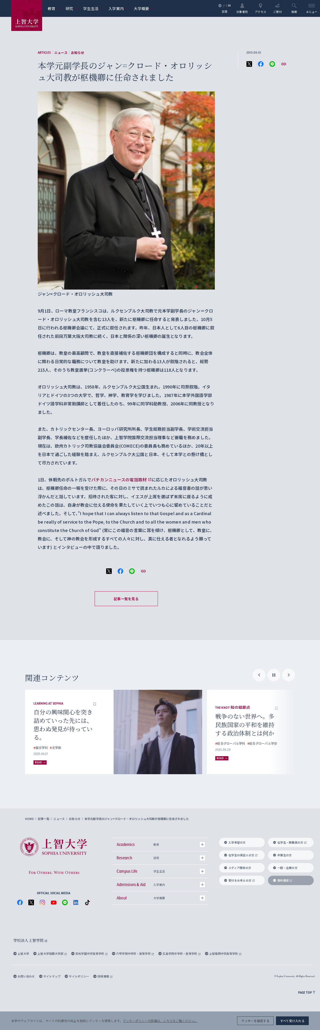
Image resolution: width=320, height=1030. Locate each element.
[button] (95, 703)
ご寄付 (277, 11)
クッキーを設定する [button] (255, 1021)
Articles (44, 52)
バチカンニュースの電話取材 (119, 479)
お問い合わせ (26, 976)
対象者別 (242, 11)
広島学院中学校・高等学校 (180, 953)
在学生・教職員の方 (290, 842)
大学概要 (143, 8)
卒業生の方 (284, 855)
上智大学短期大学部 (50, 953)
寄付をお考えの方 (239, 880)
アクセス (260, 11)
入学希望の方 (237, 842)
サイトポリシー (79, 976)
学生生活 (93, 8)
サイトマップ (52, 976)
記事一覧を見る (126, 598)
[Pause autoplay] (274, 675)
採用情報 (103, 976)
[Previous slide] (259, 675)
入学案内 (118, 8)
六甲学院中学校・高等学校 (134, 953)
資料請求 (283, 880)
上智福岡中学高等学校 (224, 953)
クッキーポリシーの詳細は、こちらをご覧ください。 (160, 1021)
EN (229, 5)
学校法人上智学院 (29, 940)
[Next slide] (288, 675)
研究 (72, 8)
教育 (54, 8)
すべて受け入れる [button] (292, 1021)
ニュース (60, 52)
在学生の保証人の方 (241, 855)
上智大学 (23, 953)
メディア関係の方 (239, 868)
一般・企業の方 (287, 868)
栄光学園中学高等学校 (90, 953)
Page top (305, 992)
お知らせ (77, 52)
